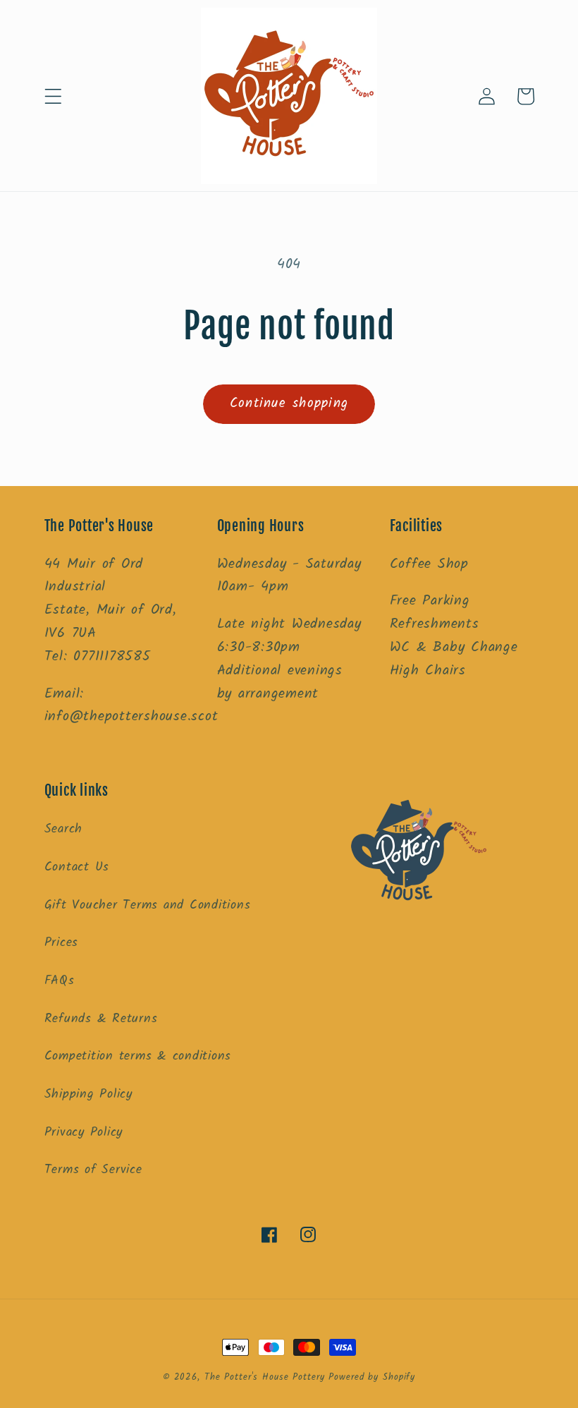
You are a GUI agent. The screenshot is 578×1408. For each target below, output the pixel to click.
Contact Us (77, 867)
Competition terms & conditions (138, 1056)
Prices (61, 942)
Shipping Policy (88, 1094)
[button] (53, 96)
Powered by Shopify (371, 1378)
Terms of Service (93, 1169)
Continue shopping (289, 403)
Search (63, 829)
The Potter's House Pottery (266, 1378)
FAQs (59, 980)
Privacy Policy (83, 1132)
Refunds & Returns (101, 1018)
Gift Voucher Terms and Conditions (147, 905)
